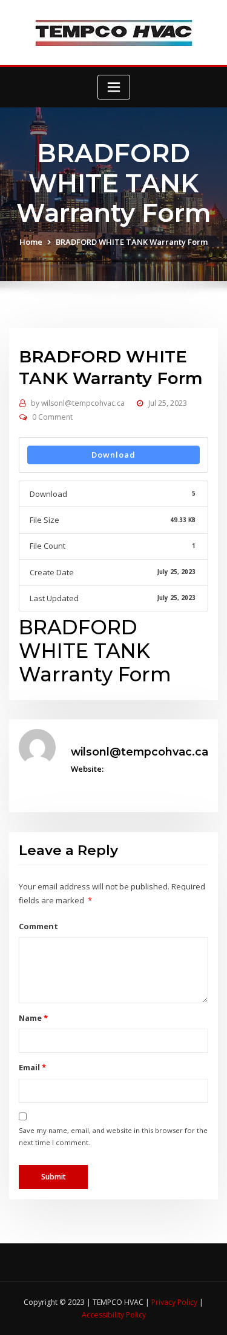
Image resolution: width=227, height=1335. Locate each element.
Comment (38, 926)
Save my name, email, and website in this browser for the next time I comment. (113, 1136)
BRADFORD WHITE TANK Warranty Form (132, 241)
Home (30, 241)
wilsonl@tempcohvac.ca (78, 403)
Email (32, 1067)
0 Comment (52, 417)
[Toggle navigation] (113, 87)
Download (113, 454)
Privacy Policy (175, 1302)
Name (33, 1017)
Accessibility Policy (114, 1315)
